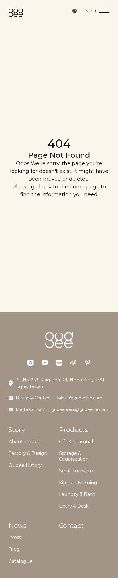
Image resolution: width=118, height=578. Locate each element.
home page (84, 187)
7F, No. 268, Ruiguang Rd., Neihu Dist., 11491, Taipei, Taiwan (60, 383)
